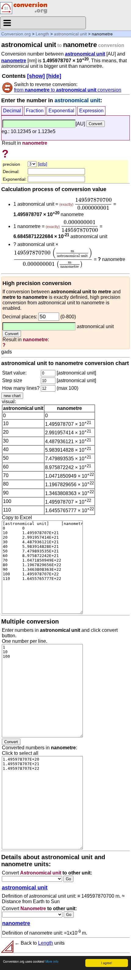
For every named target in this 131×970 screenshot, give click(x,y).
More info (51, 961)
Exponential (61, 110)
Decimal (12, 110)
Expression (91, 110)
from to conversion (67, 89)
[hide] (53, 76)
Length (42, 33)
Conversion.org (16, 33)
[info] (42, 163)
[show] (36, 76)
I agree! (106, 963)
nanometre (13, 60)
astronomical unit (70, 33)
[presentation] (93, 203)
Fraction (35, 110)
